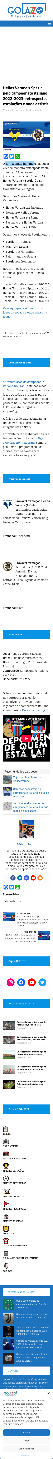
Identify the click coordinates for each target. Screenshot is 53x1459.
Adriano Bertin (35, 110)
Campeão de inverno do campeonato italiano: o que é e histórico (31, 793)
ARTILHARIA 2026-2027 (14, 1158)
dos (8, 316)
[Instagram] (26, 878)
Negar (26, 1440)
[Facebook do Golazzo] (21, 982)
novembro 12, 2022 (15, 110)
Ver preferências (26, 1448)
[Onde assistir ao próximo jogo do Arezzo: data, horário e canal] (9, 1057)
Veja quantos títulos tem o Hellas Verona (28, 779)
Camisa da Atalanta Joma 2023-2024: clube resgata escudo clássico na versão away (32, 1344)
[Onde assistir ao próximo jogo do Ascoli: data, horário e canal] (9, 1028)
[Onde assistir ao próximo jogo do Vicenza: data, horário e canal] (9, 1072)
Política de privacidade (25, 1455)
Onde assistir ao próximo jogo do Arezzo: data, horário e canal (31, 1053)
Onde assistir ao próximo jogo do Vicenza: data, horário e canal (31, 1068)
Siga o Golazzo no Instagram (23, 440)
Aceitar (26, 1432)
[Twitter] (42, 982)
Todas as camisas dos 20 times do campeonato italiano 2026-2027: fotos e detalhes (32, 1331)
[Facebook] (13, 878)
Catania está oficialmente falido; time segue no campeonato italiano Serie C (33, 1357)
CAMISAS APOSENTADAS (15, 1245)
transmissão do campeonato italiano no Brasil (23, 384)
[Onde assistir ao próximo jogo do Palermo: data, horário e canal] (9, 1087)
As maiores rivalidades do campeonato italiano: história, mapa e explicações (31, 807)
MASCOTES (8, 1233)
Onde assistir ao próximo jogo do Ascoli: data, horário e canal (31, 1023)
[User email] (40, 878)
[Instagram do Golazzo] (11, 982)
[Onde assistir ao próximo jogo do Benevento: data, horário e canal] (9, 1043)
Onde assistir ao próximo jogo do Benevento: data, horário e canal (31, 1038)
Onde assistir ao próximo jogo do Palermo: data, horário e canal (31, 1083)
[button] (48, 1393)
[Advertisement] (26, 57)
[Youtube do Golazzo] (32, 982)
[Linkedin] (19, 878)
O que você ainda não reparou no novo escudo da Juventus (32, 1315)
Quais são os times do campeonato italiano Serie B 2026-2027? (31, 1304)
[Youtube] (33, 878)
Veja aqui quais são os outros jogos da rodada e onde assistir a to (25, 312)
